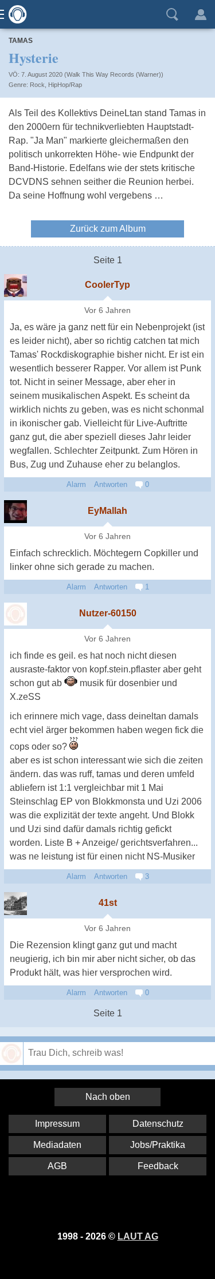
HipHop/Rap (65, 84)
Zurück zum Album (108, 228)
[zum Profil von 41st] (15, 903)
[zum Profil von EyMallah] (15, 511)
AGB (57, 1166)
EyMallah (107, 511)
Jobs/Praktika (157, 1145)
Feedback (158, 1166)
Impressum (57, 1123)
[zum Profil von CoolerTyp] (15, 285)
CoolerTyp (107, 285)
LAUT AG (138, 1236)
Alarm (76, 484)
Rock (37, 84)
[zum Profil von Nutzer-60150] (15, 614)
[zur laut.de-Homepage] (14, 14)
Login (200, 14)
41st (108, 903)
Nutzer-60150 (107, 613)
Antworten (110, 484)
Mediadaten (57, 1145)
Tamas (21, 41)
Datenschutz (157, 1123)
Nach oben (107, 1097)
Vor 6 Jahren (107, 310)
